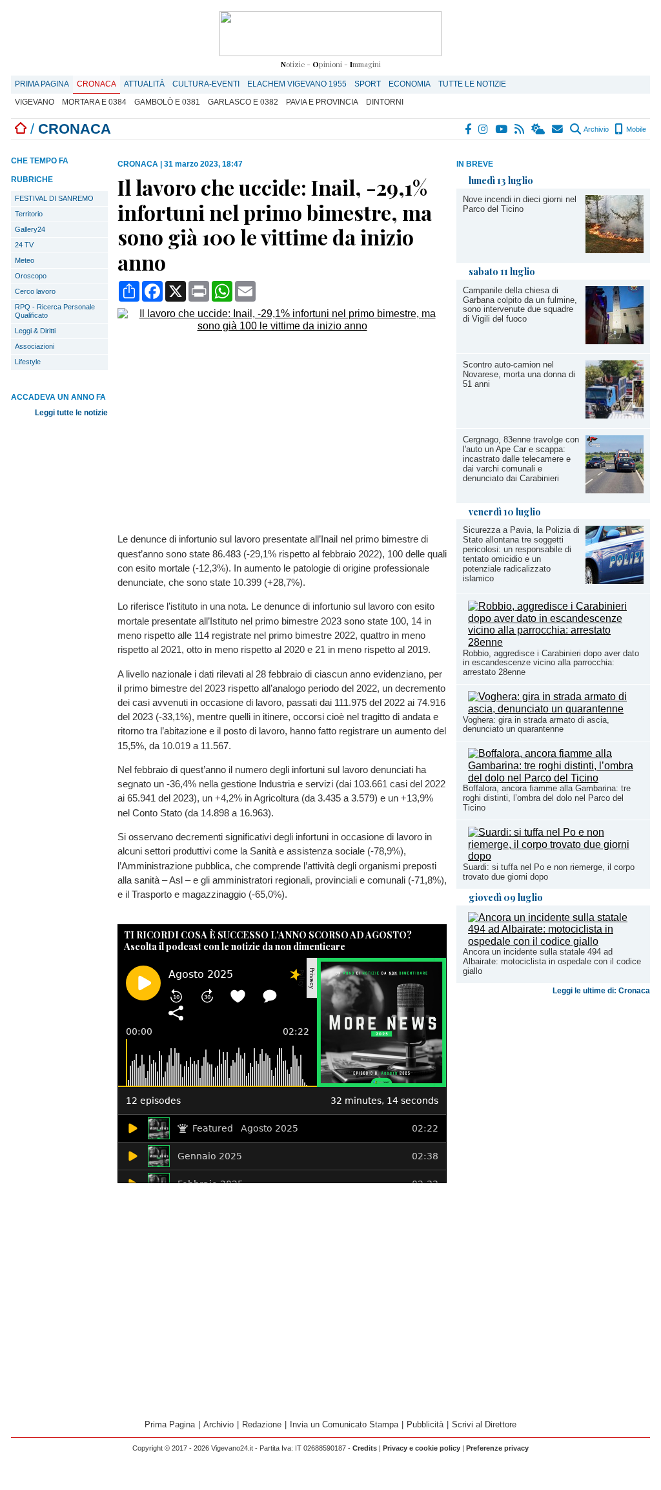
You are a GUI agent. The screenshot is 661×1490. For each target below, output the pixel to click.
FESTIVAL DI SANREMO (54, 198)
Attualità (144, 83)
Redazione (261, 1424)
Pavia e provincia (322, 102)
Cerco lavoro (35, 291)
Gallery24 (30, 229)
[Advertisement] (553, 1102)
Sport (367, 83)
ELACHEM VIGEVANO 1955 (297, 83)
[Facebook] (469, 129)
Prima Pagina (42, 83)
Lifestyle (28, 362)
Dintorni (384, 102)
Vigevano (34, 102)
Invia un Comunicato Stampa (344, 1424)
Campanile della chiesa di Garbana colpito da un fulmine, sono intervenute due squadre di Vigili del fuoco (520, 304)
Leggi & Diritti (35, 331)
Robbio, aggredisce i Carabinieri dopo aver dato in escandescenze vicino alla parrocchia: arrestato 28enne (551, 663)
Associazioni (34, 346)
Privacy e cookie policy (421, 1448)
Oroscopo (30, 276)
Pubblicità (425, 1424)
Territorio (29, 214)
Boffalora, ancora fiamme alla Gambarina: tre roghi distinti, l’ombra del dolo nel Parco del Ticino (547, 797)
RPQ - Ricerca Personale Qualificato (55, 311)
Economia (410, 83)
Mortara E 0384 (94, 102)
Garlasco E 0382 (243, 102)
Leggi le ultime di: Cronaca (601, 990)
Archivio (595, 129)
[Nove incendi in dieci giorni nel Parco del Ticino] (614, 249)
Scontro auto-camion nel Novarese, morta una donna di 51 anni (519, 374)
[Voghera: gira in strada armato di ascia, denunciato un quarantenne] (556, 708)
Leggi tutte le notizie (71, 412)
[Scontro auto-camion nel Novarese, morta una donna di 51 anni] (614, 414)
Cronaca (96, 83)
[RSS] (519, 129)
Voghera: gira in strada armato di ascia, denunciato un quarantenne (536, 724)
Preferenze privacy (497, 1448)
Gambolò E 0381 (167, 102)
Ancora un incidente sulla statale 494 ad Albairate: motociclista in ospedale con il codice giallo (552, 961)
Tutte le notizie (472, 83)
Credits (364, 1448)
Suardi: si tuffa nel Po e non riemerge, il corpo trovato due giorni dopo (549, 872)
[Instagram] (483, 129)
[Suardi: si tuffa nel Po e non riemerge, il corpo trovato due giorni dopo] (556, 856)
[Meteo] (538, 129)
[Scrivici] (558, 129)
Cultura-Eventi (205, 83)
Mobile (635, 129)
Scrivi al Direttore (484, 1424)
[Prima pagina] (20, 129)
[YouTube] (502, 129)
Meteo (24, 260)
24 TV (24, 245)
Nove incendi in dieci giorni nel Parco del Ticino (519, 204)
